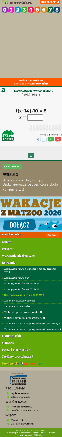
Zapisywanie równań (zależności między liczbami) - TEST (31, 270)
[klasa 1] (11, 10)
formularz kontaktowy (21, 406)
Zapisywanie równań (15, 277)
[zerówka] (5, 10)
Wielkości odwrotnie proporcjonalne (23, 317)
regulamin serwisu (20, 393)
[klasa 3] (24, 10)
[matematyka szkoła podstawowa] (17, 2)
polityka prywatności (20, 396)
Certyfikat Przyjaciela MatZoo (25, 410)
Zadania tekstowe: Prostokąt (19, 300)
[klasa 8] (57, 10)
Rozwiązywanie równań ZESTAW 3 (24, 294)
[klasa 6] (44, 10)
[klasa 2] (18, 10)
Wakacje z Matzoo (19, 420)
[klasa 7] (50, 10)
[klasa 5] (37, 10)
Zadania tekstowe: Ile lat (17, 306)
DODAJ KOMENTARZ (12, 166)
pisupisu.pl (31, 430)
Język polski (11, 363)
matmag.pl (41, 430)
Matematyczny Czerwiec (22, 423)
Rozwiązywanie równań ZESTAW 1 (22, 283)
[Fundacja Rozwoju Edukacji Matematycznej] (15, 378)
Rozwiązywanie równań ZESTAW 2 (22, 289)
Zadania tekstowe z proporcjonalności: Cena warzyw (32, 323)
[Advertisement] (31, 46)
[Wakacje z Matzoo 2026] (31, 214)
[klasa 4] (31, 10)
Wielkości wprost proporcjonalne (22, 312)
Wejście (52, 235)
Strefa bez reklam (31, 82)
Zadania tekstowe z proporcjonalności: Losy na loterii (32, 329)
